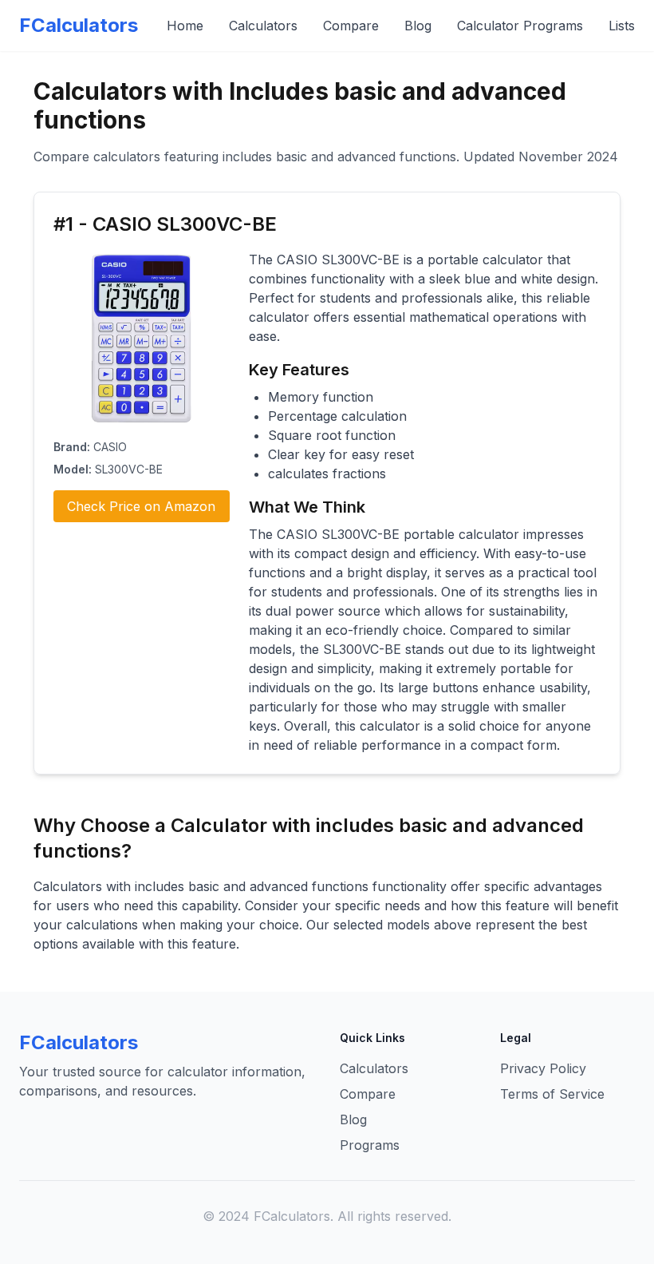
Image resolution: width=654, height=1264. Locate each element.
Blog (417, 26)
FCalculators (78, 25)
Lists (622, 26)
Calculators (263, 26)
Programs (370, 1145)
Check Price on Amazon (141, 506)
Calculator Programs (520, 26)
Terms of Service (552, 1094)
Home (185, 26)
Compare (351, 26)
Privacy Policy (543, 1068)
